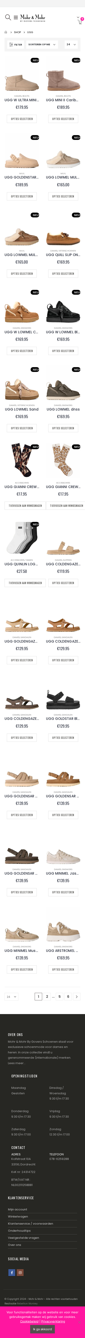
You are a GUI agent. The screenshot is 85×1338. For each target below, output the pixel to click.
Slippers (67, 559)
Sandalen (26, 637)
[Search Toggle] (8, 17)
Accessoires (22, 482)
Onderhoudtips (19, 1231)
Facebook (11, 1272)
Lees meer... (17, 1063)
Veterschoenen (67, 250)
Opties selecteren (22, 119)
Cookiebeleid (29, 1321)
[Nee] (79, 1322)
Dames (18, 95)
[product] (63, 537)
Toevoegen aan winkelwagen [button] (25, 505)
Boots (25, 95)
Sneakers (26, 327)
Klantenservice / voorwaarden (30, 1223)
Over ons (14, 1245)
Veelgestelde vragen (23, 1238)
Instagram (20, 1272)
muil (21, 173)
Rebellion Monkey (27, 1303)
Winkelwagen (18, 1216)
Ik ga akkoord (42, 1329)
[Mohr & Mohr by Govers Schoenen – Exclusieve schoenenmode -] (32, 17)
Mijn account (17, 1209)
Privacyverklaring (53, 1321)
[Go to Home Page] (6, 32)
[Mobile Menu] (16, 17)
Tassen (29, 559)
